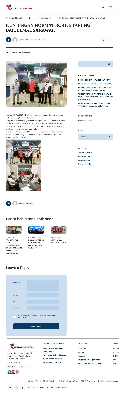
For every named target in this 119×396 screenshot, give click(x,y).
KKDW (115, 356)
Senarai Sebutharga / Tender (90, 363)
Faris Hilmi (25, 40)
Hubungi (81, 356)
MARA (115, 360)
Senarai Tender (84, 164)
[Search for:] (95, 137)
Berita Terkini (84, 156)
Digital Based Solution (52, 359)
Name (16, 295)
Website (16, 308)
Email (15, 302)
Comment (17, 282)
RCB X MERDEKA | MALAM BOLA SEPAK (94, 80)
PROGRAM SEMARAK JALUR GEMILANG (95, 84)
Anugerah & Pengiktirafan (89, 360)
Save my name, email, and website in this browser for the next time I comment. (36, 316)
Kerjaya (81, 352)
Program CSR (29, 53)
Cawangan (82, 348)
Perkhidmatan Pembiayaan (54, 355)
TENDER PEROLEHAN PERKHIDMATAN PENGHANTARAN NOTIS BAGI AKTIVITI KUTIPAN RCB (95, 97)
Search (109, 64)
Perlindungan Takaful (52, 362)
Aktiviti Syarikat (16, 53)
